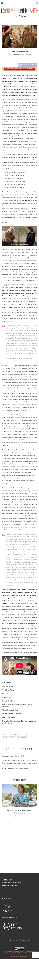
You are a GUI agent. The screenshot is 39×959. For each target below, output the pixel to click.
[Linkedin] (22, 16)
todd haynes (7, 741)
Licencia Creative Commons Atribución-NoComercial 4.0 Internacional (20, 952)
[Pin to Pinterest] (29, 749)
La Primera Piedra (15, 951)
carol (5, 734)
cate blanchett (15, 734)
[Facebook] (13, 16)
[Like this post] (23, 749)
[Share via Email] (31, 749)
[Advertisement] (19, 848)
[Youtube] (25, 16)
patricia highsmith (9, 737)
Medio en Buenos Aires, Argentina (19, 956)
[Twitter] (16, 16)
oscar (25, 734)
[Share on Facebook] (25, 749)
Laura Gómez (15, 54)
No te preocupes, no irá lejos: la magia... (19, 810)
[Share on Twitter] (27, 749)
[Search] (37, 3)
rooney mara (22, 737)
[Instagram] (19, 16)
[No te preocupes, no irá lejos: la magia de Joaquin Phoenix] (19, 795)
